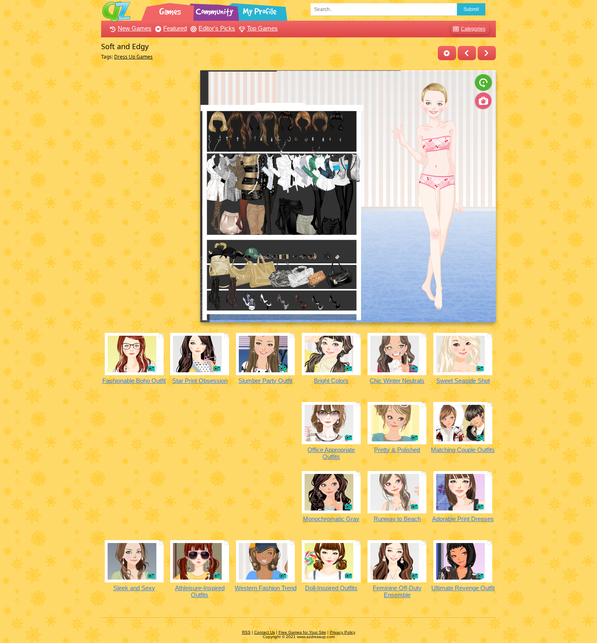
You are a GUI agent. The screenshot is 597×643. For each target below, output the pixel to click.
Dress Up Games (133, 56)
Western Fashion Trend (265, 587)
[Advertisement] (148, 192)
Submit (471, 9)
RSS (246, 632)
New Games (134, 28)
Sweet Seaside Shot (463, 380)
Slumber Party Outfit (265, 380)
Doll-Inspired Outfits (331, 587)
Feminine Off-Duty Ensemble (397, 591)
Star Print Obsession (199, 380)
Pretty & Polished (397, 449)
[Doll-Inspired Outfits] (467, 53)
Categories (473, 29)
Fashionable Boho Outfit (134, 380)
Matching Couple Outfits (463, 449)
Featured (175, 28)
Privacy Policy (342, 632)
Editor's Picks (217, 28)
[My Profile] (260, 10)
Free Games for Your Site (302, 632)
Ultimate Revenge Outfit (463, 587)
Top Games (262, 28)
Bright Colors (331, 380)
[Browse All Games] (171, 10)
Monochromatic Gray (331, 518)
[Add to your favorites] (447, 53)
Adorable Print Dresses (463, 518)
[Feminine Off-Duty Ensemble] (487, 53)
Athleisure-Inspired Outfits (200, 591)
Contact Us (264, 632)
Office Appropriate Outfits (331, 453)
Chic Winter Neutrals (397, 380)
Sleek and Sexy (134, 587)
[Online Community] (215, 10)
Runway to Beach (397, 518)
